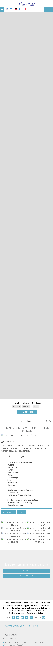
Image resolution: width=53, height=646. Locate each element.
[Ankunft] (16, 406)
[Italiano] (24, 9)
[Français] (20, 9)
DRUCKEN (38, 617)
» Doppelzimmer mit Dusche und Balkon (20, 602)
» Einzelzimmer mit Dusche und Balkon (29, 608)
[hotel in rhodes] (26, 3)
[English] (7, 9)
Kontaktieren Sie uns (20, 626)
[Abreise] (26, 406)
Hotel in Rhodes (9, 638)
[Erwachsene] (36, 406)
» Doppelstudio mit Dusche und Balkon (29, 609)
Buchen (49, 9)
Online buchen (26, 412)
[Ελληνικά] (11, 9)
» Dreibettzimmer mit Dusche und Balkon (26, 611)
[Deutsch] (16, 9)
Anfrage (26, 571)
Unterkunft (27, 421)
